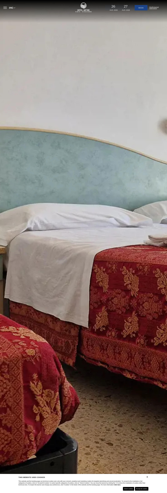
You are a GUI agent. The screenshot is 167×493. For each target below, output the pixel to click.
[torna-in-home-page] (83, 7)
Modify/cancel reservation (154, 7)
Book (141, 8)
